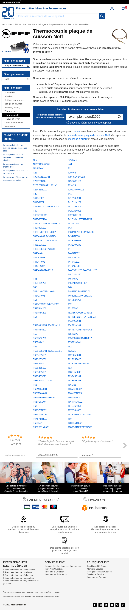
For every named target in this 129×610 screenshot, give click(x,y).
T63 (70, 367)
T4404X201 (73, 261)
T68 (70, 418)
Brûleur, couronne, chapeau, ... (14, 100)
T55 (35, 333)
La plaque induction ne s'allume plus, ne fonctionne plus (15, 148)
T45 (35, 278)
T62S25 (72, 350)
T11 (69, 168)
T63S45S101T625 (42, 380)
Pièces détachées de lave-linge (17, 572)
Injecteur (9, 96)
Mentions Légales (95, 569)
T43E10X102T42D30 (44, 249)
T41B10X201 (74, 198)
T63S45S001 (39, 372)
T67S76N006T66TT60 (79, 414)
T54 (35, 317)
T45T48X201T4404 (77, 283)
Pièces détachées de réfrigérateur (18, 578)
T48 (70, 287)
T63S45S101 (74, 376)
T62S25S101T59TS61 (79, 363)
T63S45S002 (74, 372)
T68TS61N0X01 (41, 427)
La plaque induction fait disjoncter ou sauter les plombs (13, 157)
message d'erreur (77, 139)
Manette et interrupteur (10, 92)
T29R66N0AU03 (76, 177)
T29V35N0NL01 (76, 189)
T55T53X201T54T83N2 (80, 338)
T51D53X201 (74, 300)
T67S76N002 (40, 410)
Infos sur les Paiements (56, 574)
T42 (35, 210)
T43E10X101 (39, 244)
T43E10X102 (74, 244)
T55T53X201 (39, 338)
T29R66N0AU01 (41, 177)
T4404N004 (74, 257)
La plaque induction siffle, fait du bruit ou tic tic (15, 172)
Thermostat (10, 111)
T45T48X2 (73, 278)
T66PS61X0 (39, 401)
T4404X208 (73, 266)
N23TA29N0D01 (41, 164)
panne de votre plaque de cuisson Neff (88, 135)
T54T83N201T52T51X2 (80, 329)
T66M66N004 (40, 393)
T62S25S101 (39, 363)
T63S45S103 (74, 380)
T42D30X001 (74, 210)
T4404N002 (74, 253)
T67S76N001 (74, 406)
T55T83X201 (74, 342)
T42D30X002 (40, 215)
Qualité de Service (95, 574)
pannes (7, 51)
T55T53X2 (73, 333)
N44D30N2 (39, 168)
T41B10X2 (38, 198)
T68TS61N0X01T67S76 (80, 427)
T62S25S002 (39, 359)
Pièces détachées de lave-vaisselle (19, 570)
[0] (123, 9)
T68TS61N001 (75, 423)
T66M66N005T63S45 (44, 397)
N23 (35, 160)
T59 (35, 346)
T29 (35, 172)
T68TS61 (37, 423)
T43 (70, 227)
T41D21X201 (74, 202)
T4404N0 (37, 253)
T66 (35, 384)
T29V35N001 (40, 189)
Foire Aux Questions (54, 569)
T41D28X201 (74, 206)
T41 (70, 193)
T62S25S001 (74, 355)
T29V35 (72, 185)
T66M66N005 (75, 393)
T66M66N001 (40, 389)
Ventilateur (10, 126)
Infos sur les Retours (96, 577)
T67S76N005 (74, 410)
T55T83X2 (38, 342)
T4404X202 (39, 266)
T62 (70, 346)
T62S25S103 (39, 367)
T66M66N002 (75, 389)
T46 (35, 287)
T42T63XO (73, 223)
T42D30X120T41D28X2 (80, 219)
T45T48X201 (39, 283)
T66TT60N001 (75, 401)
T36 (35, 193)
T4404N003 (39, 257)
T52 (70, 304)
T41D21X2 (38, 202)
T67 (35, 406)
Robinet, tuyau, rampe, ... (12, 107)
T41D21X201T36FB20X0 (46, 206)
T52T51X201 (39, 308)
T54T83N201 (74, 325)
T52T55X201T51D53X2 (80, 312)
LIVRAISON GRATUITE (11, 2)
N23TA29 (72, 160)
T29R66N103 (74, 181)
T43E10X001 (74, 240)
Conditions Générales (97, 566)
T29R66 (72, 172)
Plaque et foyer (12, 119)
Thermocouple (12, 115)
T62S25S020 (74, 359)
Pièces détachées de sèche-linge (18, 575)
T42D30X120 (40, 219)
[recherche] (102, 16)
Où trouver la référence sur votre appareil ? (90, 122)
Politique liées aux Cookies (99, 572)
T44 (70, 249)
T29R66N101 (40, 181)
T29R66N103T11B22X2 (45, 185)
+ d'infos (56, 592)
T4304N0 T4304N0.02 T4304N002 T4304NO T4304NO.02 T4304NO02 (46, 236)
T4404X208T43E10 (43, 270)
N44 (70, 164)
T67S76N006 (40, 414)
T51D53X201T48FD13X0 (46, 304)
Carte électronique (14, 122)
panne (76, 131)
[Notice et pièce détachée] (8, 13)
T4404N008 (39, 261)
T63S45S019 (39, 376)
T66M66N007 (75, 397)
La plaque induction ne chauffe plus (13, 165)
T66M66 (72, 384)
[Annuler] (28, 65)
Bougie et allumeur (14, 104)
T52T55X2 (73, 308)
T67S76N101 (40, 418)
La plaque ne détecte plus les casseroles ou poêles (15, 178)
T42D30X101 (74, 215)
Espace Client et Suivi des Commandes (63, 566)
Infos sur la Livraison (54, 572)
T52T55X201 (39, 312)
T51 (35, 300)
